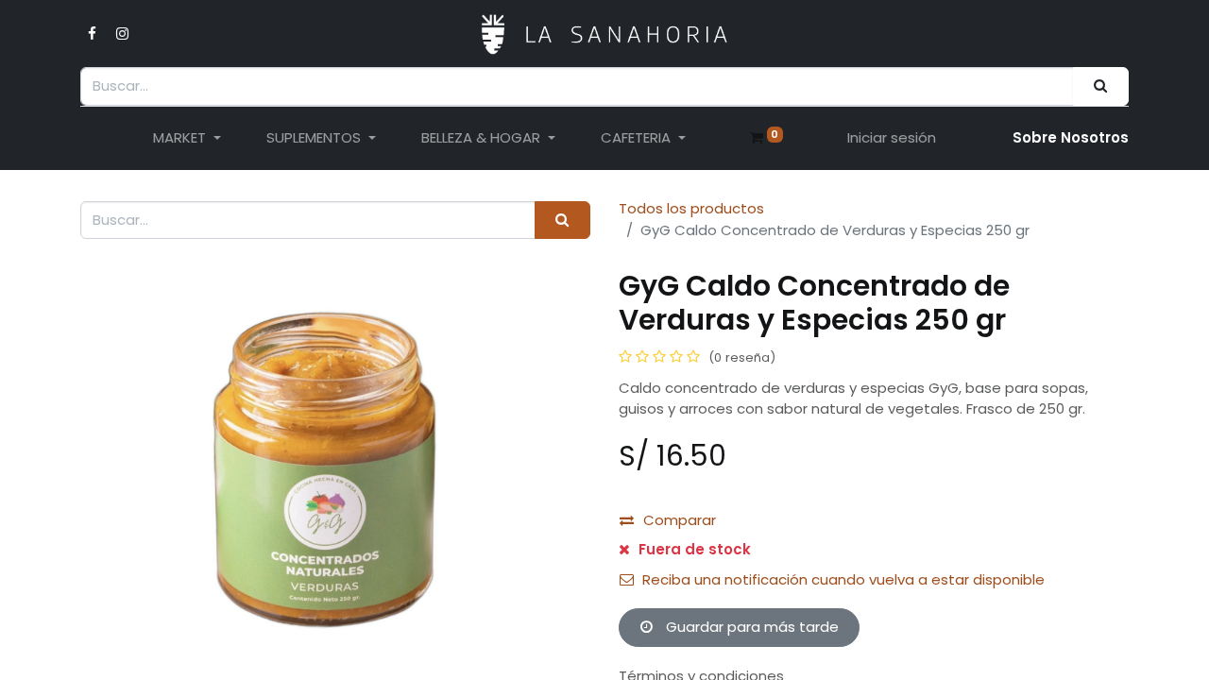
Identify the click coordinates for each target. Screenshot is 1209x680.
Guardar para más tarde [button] (750, 627)
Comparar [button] (679, 520)
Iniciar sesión (891, 137)
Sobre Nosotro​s (1071, 137)
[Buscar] (1101, 86)
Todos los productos (691, 208)
